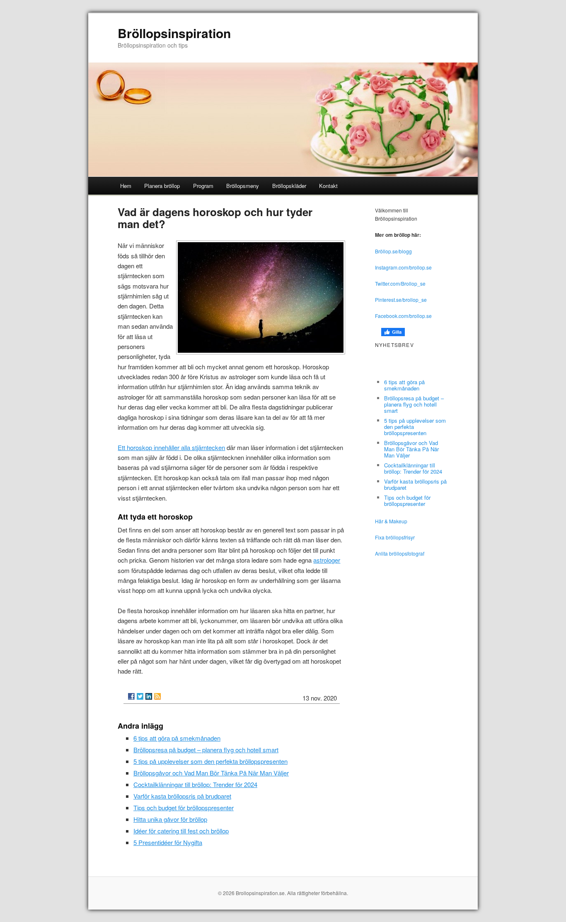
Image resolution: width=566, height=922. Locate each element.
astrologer (326, 560)
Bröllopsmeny (242, 186)
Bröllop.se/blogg (393, 251)
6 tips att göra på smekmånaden (176, 738)
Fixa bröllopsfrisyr (395, 537)
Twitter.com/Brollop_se (400, 283)
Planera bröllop (162, 186)
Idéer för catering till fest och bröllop (181, 830)
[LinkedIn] (148, 696)
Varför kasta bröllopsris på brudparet (182, 796)
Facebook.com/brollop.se (403, 315)
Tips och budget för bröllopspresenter (183, 807)
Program (203, 186)
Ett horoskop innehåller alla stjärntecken (171, 447)
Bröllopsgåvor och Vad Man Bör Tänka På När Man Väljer (211, 772)
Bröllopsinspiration (174, 33)
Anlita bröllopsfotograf (399, 553)
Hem (125, 186)
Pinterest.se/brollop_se (401, 299)
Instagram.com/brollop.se (403, 267)
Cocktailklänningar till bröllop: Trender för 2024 (195, 784)
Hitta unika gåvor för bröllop (170, 819)
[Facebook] (131, 696)
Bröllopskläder (289, 186)
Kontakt (328, 186)
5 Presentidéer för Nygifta (167, 842)
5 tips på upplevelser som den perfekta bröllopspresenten (210, 761)
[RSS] (157, 696)
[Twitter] (140, 696)
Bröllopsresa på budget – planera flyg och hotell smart (205, 749)
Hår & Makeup (391, 521)
